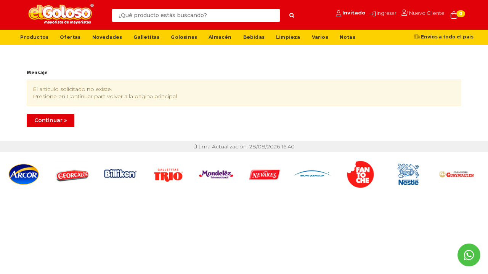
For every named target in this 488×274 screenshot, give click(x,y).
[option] (24, 174)
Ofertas (70, 37)
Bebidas (254, 37)
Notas (347, 37)
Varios (320, 37)
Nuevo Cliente (427, 13)
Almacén (220, 37)
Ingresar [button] (386, 13)
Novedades (107, 37)
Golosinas (184, 37)
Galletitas (146, 37)
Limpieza (288, 37)
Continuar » (50, 120)
